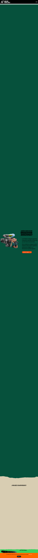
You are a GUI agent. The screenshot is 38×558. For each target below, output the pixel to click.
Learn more (30, 554)
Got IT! (19, 556)
